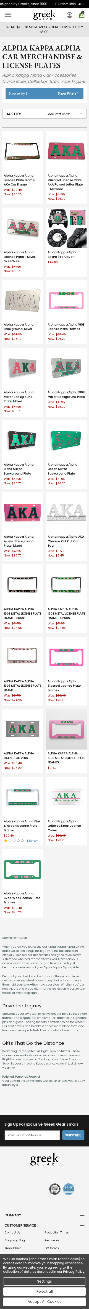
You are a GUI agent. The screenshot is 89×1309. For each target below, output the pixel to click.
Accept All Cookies (44, 1301)
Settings (44, 1281)
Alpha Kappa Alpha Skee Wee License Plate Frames (22, 898)
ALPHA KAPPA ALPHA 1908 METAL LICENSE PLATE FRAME (22, 685)
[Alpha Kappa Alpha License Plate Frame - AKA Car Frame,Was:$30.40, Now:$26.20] (22, 151)
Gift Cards (51, 1248)
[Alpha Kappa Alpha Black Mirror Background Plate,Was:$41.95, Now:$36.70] (22, 440)
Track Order (13, 1248)
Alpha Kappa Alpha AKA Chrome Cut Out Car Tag (66, 541)
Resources (51, 1240)
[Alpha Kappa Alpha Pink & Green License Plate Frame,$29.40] (22, 797)
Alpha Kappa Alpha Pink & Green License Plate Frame (22, 825)
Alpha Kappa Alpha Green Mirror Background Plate (62, 469)
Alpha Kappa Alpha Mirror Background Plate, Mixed (19, 396)
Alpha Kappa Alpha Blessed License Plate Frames (64, 685)
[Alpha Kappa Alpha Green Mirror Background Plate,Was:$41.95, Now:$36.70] (66, 440)
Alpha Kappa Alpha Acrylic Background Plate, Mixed (19, 541)
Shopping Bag (15, 1240)
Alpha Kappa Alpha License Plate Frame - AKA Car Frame (20, 180)
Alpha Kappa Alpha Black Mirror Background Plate (19, 469)
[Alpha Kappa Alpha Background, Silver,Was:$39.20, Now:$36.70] (22, 300)
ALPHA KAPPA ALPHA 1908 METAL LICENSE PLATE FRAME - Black (22, 613)
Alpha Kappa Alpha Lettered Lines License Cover (64, 825)
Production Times (56, 1232)
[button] (44, 93)
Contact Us (12, 1232)
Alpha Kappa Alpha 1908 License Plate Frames (66, 326)
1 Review (32, 840)
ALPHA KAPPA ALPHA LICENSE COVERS (19, 755)
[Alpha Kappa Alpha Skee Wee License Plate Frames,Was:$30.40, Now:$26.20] (22, 869)
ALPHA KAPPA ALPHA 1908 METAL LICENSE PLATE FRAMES (66, 757)
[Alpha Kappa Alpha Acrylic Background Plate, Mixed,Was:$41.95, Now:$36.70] (22, 512)
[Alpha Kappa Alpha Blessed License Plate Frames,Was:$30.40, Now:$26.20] (66, 657)
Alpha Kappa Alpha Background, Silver (19, 326)
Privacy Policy (73, 1271)
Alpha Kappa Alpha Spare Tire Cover (62, 254)
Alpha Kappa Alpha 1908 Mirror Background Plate (66, 394)
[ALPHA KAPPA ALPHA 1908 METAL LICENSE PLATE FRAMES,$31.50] (66, 729)
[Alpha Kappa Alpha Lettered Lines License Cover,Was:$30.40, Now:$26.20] (66, 797)
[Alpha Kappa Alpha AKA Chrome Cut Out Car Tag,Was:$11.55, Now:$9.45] (66, 512)
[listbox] (66, 114)
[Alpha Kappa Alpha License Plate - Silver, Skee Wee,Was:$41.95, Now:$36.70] (22, 228)
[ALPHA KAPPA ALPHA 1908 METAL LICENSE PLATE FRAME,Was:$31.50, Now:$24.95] (22, 657)
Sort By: (14, 114)
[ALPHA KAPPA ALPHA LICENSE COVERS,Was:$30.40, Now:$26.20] (22, 729)
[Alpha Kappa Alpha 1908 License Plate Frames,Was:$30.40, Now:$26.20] (66, 300)
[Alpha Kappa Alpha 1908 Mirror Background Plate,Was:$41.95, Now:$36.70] (66, 368)
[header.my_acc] (70, 15)
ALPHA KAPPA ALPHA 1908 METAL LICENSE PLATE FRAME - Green (66, 613)
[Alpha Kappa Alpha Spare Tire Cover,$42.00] (66, 228)
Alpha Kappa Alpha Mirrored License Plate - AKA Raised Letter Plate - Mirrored (66, 182)
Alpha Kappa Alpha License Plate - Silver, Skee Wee (20, 256)
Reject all (44, 1291)
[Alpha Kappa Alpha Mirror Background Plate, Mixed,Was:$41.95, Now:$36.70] (22, 368)
